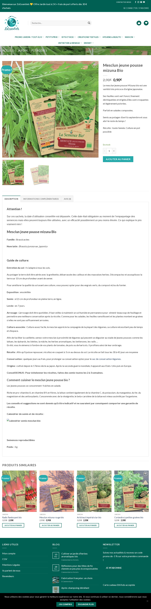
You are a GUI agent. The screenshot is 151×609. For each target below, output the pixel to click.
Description (11, 199)
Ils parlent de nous (11, 570)
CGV (4, 559)
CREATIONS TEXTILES (88, 37)
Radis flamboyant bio (12, 517)
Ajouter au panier (118, 159)
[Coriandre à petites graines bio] (131, 491)
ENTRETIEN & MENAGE (69, 43)
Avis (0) (67, 199)
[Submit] (89, 23)
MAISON (129, 37)
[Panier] (139, 23)
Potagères (39, 50)
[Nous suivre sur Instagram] (138, 2)
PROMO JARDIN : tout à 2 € (28, 37)
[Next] (92, 109)
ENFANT (88, 43)
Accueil (8, 50)
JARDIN (22, 50)
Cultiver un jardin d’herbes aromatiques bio (74, 555)
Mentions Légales (11, 564)
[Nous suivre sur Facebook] (135, 2)
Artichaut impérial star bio (89, 517)
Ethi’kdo (121, 584)
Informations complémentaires (41, 199)
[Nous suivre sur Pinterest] (141, 2)
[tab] (11, 199)
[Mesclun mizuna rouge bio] (57, 491)
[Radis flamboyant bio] (19, 491)
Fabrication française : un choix (76, 578)
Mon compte (8, 553)
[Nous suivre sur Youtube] (144, 2)
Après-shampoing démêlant (75, 587)
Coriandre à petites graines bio (128, 517)
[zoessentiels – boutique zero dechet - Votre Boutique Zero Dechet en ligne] (11, 23)
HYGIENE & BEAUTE (112, 37)
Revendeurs (8, 576)
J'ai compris (65, 604)
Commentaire (67, 581)
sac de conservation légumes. (106, 358)
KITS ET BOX (68, 37)
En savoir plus (86, 604)
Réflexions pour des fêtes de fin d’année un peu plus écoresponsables (79, 567)
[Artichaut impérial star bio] (94, 491)
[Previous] (7, 109)
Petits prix (52, 37)
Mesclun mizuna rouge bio (52, 517)
